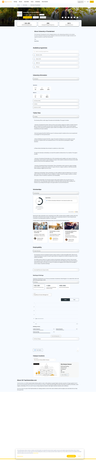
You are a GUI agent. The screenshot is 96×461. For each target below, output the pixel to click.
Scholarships (37, 1)
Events (32, 1)
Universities (25, 5)
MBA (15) (38, 62)
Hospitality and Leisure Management (41, 294)
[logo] (7, 1)
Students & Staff (37, 107)
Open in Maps (64, 374)
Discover (20, 1)
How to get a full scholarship (37, 232)
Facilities (35, 104)
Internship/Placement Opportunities (41, 269)
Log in (88, 1)
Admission (36, 78)
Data (74, 299)
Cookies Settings (20, 456)
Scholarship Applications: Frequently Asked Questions (71, 232)
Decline (79, 456)
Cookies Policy (35, 453)
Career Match (26, 1)
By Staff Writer (55, 238)
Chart (65, 299)
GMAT (47, 95)
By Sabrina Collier (40, 238)
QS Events (28, 385)
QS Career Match (20, 388)
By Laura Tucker (71, 239)
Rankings (15, 1)
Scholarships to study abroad (55, 232)
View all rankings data (55, 336)
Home (18, 5)
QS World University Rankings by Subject (38, 384)
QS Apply (34, 385)
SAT (42, 87)
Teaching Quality (37, 100)
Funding (35, 116)
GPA (48, 87)
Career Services (37, 251)
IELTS (36, 87)
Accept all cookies (71, 456)
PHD (37, 66)
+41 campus (42, 14)
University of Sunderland (31, 12)
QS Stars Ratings (37, 338)
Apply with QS (80, 1)
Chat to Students (45, 1)
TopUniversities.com (21, 383)
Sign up (91, 1)
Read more (36, 41)
